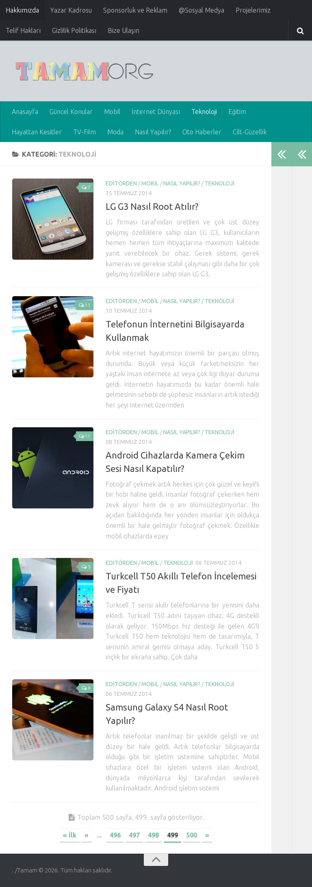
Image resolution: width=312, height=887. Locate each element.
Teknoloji (204, 111)
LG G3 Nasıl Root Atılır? (152, 206)
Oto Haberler (201, 132)
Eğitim (237, 111)
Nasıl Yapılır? (153, 132)
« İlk (69, 835)
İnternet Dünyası (156, 111)
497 (134, 835)
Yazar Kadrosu (71, 10)
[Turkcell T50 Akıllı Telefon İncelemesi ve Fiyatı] (52, 598)
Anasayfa (25, 111)
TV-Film (84, 132)
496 (115, 835)
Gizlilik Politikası (74, 30)
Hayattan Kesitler (37, 132)
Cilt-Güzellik (249, 132)
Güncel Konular (71, 111)
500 (191, 835)
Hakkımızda (22, 10)
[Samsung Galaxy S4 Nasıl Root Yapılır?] (52, 719)
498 (153, 835)
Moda (115, 132)
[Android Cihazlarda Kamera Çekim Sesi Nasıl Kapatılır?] (52, 467)
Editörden (121, 183)
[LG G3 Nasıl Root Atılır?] (52, 219)
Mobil (112, 111)
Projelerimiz (253, 10)
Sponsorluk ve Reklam (135, 10)
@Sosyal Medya (201, 10)
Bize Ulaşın (123, 30)
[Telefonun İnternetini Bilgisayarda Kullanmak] (52, 336)
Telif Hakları (23, 30)
